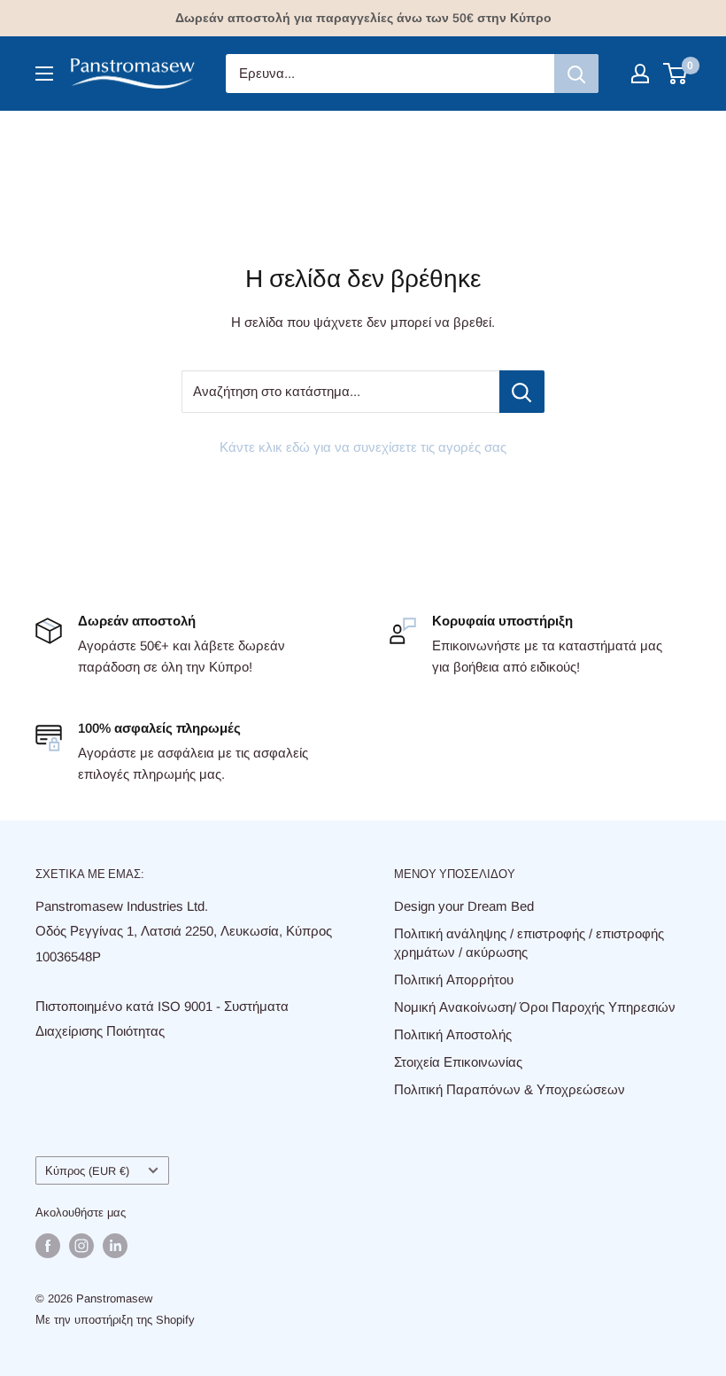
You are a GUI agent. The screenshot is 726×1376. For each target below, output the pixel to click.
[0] (676, 73)
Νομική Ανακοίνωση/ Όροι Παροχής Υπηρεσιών (535, 1007)
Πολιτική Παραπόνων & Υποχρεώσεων (509, 1089)
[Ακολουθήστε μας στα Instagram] (81, 1245)
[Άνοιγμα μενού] (44, 73)
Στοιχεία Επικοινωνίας (458, 1061)
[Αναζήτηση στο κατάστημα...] (521, 391)
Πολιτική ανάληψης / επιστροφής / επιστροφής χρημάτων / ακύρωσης (529, 943)
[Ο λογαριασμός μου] (640, 73)
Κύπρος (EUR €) (87, 1171)
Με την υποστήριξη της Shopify (115, 1319)
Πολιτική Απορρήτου (454, 979)
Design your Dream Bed (464, 905)
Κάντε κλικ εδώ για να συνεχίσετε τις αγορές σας (363, 447)
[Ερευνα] (576, 73)
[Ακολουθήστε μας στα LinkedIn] (115, 1245)
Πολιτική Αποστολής (453, 1034)
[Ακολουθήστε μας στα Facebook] (47, 1245)
